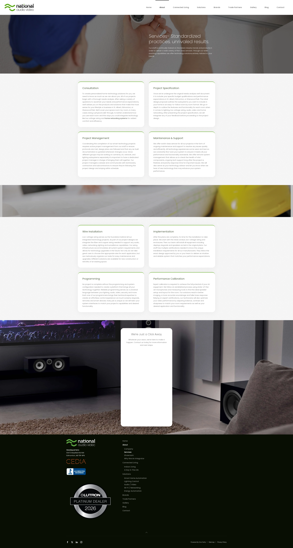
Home (148, 7)
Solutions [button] (201, 7)
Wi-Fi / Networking (132, 488)
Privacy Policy (222, 542)
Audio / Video (130, 484)
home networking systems (116, 118)
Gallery (253, 7)
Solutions (126, 474)
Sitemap (212, 542)
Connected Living (130, 462)
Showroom (129, 455)
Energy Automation (133, 491)
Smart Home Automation (135, 478)
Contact (280, 7)
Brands (217, 7)
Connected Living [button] (181, 7)
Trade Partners (235, 7)
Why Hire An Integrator (134, 458)
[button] (146, 532)
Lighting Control (131, 481)
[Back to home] (19, 7)
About (125, 445)
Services (128, 452)
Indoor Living (130, 467)
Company (128, 449)
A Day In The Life (131, 470)
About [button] (162, 7)
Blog (267, 7)
